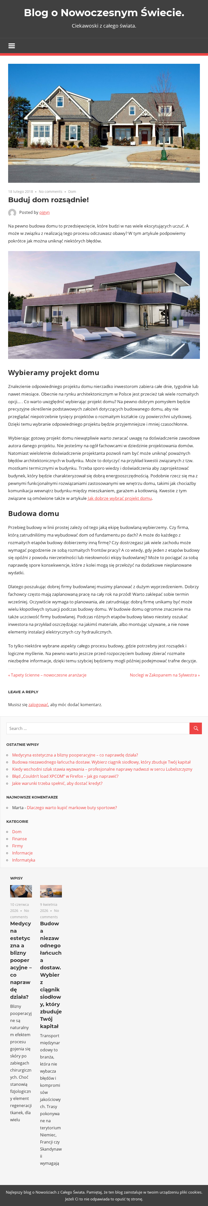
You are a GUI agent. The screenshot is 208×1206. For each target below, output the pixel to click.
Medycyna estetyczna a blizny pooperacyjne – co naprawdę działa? (75, 755)
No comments (50, 191)
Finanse (19, 839)
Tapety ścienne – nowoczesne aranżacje (48, 675)
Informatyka (23, 860)
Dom (72, 191)
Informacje (22, 853)
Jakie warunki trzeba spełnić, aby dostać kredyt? (57, 783)
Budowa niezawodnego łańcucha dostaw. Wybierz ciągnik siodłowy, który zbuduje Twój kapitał (101, 762)
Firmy (17, 846)
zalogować (38, 704)
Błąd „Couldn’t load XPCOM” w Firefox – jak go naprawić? (65, 776)
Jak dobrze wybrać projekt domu (120, 498)
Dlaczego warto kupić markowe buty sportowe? (72, 807)
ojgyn (44, 212)
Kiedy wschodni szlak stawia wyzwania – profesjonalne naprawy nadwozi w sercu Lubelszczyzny (102, 769)
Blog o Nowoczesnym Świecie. (104, 12)
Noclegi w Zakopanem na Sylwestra (163, 675)
